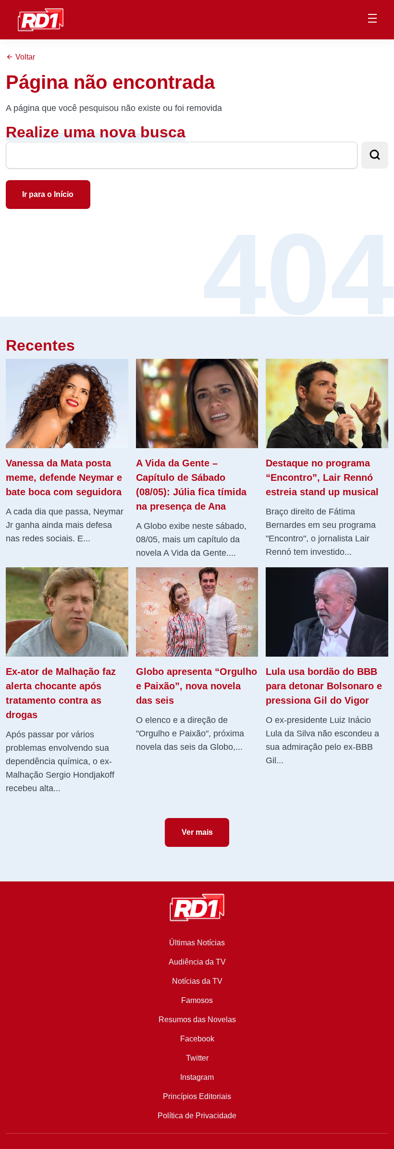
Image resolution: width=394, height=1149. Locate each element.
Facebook (197, 1039)
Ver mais (197, 832)
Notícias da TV (197, 981)
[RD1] (40, 19)
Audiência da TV (197, 962)
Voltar (24, 57)
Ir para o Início (48, 194)
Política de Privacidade (197, 1116)
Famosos (197, 1000)
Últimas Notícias (197, 943)
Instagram (197, 1077)
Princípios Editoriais (197, 1096)
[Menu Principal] (372, 20)
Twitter (197, 1058)
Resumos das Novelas (197, 1019)
